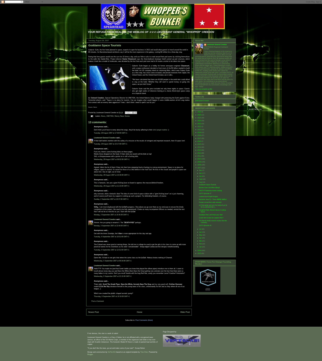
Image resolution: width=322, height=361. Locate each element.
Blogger (90, 354)
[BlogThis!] (128, 112)
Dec (200, 170)
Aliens (103, 116)
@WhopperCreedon (202, 101)
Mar (200, 241)
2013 (199, 150)
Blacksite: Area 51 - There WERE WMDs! (213, 199)
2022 (199, 124)
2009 (199, 162)
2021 (199, 126)
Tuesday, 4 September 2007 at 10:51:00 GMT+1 (111, 237)
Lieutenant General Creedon (105, 138)
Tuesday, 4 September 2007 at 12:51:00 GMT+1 (111, 250)
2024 (199, 118)
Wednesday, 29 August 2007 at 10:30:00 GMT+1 (111, 175)
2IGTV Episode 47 (205, 193)
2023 (199, 121)
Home (139, 312)
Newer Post (93, 312)
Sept (201, 179)
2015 (199, 144)
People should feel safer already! (210, 202)
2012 (199, 153)
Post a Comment (97, 301)
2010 (199, 159)
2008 (199, 165)
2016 (199, 141)
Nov (200, 173)
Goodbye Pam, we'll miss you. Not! (211, 215)
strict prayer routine (160, 130)
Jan (200, 247)
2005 (199, 253)
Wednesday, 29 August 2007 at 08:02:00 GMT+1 (111, 159)
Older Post (185, 312)
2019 (199, 132)
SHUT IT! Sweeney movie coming (210, 191)
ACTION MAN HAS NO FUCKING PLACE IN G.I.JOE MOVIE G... (213, 206)
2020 (199, 129)
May (201, 235)
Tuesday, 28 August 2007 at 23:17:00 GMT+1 (110, 144)
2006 (199, 250)
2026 (199, 112)
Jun (200, 232)
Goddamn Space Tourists (104, 45)
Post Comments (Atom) (144, 320)
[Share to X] (131, 112)
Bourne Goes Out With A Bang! (209, 187)
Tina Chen (144, 352)
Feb (200, 244)
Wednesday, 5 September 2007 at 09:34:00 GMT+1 (112, 261)
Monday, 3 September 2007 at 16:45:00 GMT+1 (111, 215)
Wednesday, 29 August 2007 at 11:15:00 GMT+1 (111, 186)
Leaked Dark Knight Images (208, 196)
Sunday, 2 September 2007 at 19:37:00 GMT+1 (111, 199)
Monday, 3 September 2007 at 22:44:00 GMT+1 (111, 226)
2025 (199, 115)
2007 (199, 168)
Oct (200, 176)
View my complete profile (203, 89)
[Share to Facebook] (133, 112)
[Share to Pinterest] (135, 112)
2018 (199, 135)
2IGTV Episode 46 (205, 225)
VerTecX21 (112, 352)
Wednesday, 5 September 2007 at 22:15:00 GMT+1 (112, 276)
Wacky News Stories (122, 116)
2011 (199, 156)
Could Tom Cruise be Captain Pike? (211, 218)
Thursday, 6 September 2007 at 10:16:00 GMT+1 (112, 296)
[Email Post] (92, 116)
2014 (199, 147)
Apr (200, 238)
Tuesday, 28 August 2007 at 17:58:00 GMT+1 (110, 133)
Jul (200, 229)
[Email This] (126, 112)
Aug (200, 182)
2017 (199, 138)
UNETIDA (110, 116)
